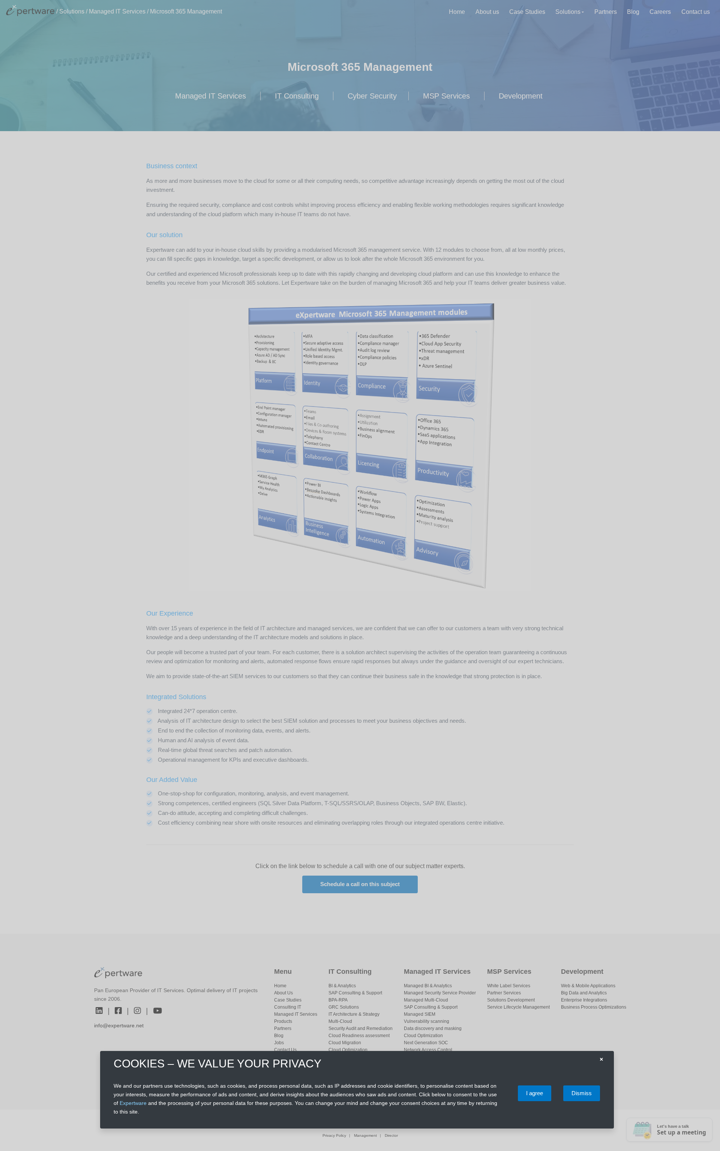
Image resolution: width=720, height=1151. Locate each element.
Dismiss (582, 1093)
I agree (534, 1093)
